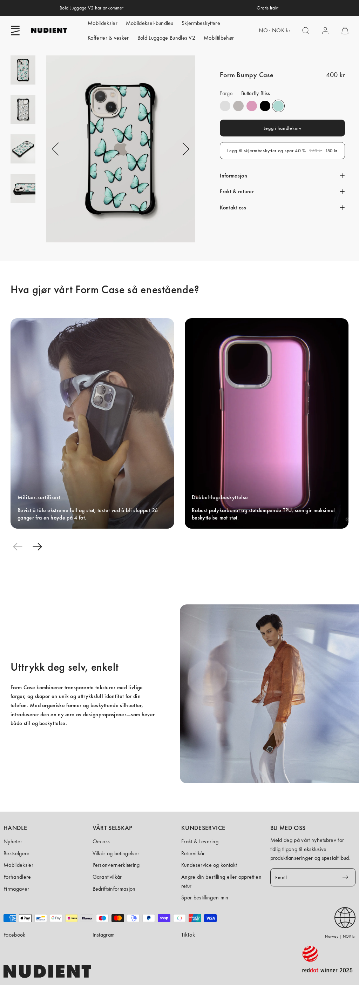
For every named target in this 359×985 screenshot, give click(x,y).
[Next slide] (37, 547)
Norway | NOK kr (340, 936)
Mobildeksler (102, 23)
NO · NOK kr (274, 30)
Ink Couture (265, 106)
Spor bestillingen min (205, 897)
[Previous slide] (18, 547)
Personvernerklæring (116, 865)
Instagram (104, 934)
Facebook (15, 934)
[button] (15, 30)
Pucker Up (238, 106)
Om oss (101, 841)
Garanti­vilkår (107, 876)
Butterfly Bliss (278, 106)
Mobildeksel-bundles (149, 23)
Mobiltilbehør (219, 37)
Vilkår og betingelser (116, 853)
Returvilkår (193, 853)
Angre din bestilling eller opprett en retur (221, 881)
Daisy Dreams (251, 106)
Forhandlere (17, 876)
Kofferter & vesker (108, 37)
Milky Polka (225, 106)
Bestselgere (17, 853)
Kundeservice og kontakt (209, 865)
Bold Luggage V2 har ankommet (91, 8)
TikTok (188, 934)
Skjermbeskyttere (201, 23)
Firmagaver (16, 888)
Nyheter (13, 841)
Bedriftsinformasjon (114, 888)
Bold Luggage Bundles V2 (166, 37)
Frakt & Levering (199, 841)
